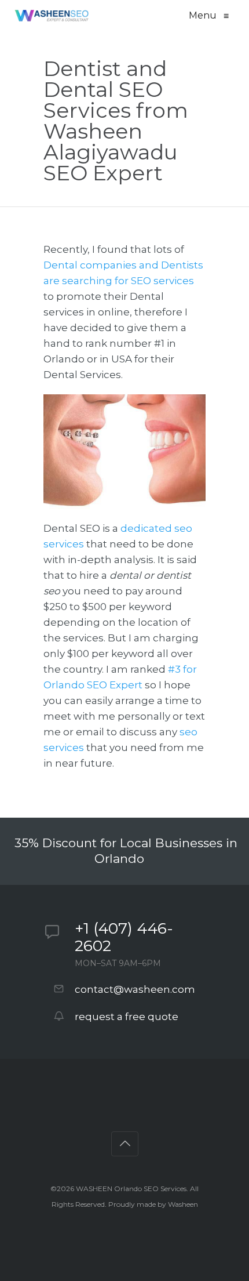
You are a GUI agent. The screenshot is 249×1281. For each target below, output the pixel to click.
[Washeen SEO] (51, 16)
